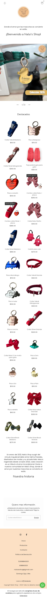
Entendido (23, 596)
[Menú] (5, 3)
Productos (23, 545)
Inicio (24, 541)
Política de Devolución (23, 554)
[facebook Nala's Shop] (26, 535)
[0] (41, 3)
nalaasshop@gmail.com (23, 570)
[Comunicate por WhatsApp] (42, 585)
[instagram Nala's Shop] (20, 535)
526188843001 (23, 561)
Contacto (23, 550)
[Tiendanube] (23, 581)
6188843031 (23, 565)
